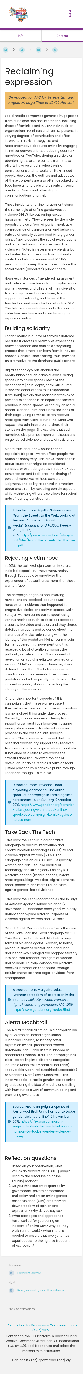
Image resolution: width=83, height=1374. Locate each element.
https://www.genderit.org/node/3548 (41, 1009)
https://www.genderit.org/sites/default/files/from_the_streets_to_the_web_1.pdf (44, 540)
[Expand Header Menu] (70, 14)
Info (20, 36)
